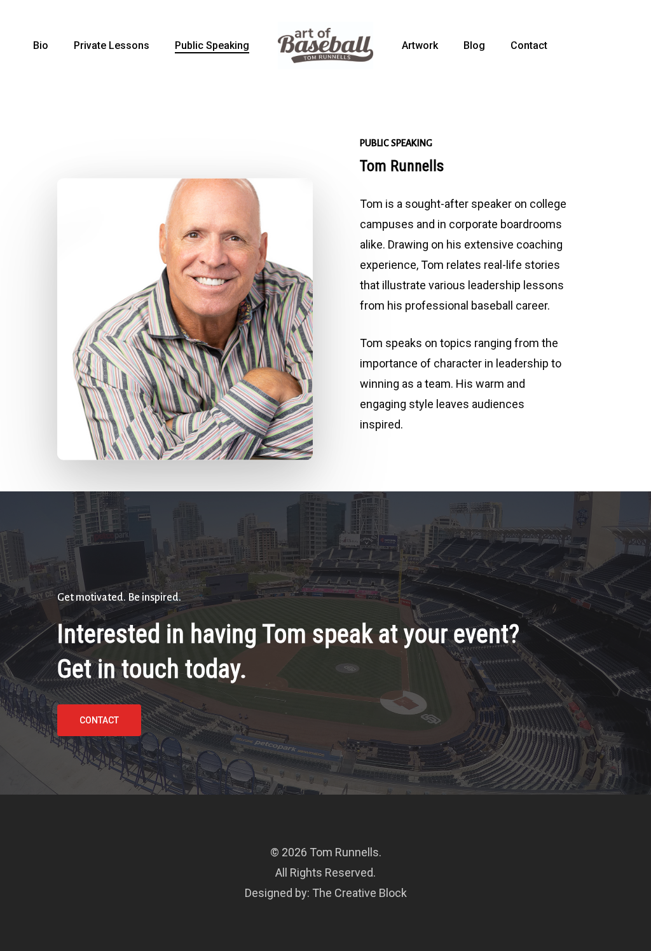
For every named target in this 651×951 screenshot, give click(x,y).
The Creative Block (359, 893)
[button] (99, 720)
